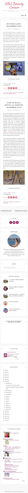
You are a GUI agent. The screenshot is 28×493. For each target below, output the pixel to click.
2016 (6, 414)
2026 (6, 370)
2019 (6, 381)
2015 (6, 416)
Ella (8, 354)
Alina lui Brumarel (9, 439)
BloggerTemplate (20, 491)
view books (17, 358)
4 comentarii (7, 85)
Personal (11, 201)
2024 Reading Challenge (11, 352)
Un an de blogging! (14, 301)
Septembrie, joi (8, 468)
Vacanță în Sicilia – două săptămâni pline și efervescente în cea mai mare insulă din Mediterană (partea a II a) (13, 448)
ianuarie (7, 409)
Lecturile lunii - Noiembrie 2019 (14, 25)
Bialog (6, 446)
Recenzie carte (11, 93)
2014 (6, 418)
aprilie (7, 403)
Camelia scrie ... (8, 432)
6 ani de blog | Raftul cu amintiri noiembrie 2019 (14, 105)
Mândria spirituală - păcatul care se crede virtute (14, 459)
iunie (7, 399)
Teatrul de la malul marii (14, 440)
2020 (6, 379)
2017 (6, 413)
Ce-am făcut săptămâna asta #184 (11, 469)
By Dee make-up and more (10, 471)
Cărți (10, 92)
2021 (6, 377)
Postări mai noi (7, 210)
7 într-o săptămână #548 (14, 433)
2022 (6, 375)
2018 (6, 411)
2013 (6, 420)
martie (7, 405)
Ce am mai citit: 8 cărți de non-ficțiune (15, 452)
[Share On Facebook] (11, 88)
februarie (8, 407)
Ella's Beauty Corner (14, 5)
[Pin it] (16, 88)
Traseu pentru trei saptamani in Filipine (12, 479)
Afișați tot (23, 480)
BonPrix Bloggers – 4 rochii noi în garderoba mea (13, 462)
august (7, 396)
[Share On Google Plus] (14, 88)
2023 (6, 374)
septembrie (8, 394)
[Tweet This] (9, 88)
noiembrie (8, 390)
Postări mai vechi (20, 210)
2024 (6, 372)
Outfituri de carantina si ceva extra (16, 472)
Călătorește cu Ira (8, 478)
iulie (7, 398)
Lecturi (15, 92)
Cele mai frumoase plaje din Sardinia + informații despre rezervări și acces (12, 466)
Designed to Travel (9, 464)
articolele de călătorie (8, 132)
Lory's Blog (7, 460)
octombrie (8, 392)
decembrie (8, 383)
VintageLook (7, 458)
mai (6, 401)
